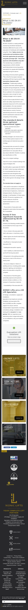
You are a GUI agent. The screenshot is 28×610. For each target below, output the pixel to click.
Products (19, 372)
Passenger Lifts (7, 572)
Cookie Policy (7, 557)
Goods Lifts (7, 580)
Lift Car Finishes (7, 584)
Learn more (21, 598)
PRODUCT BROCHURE (14, 341)
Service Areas (20, 589)
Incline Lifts (7, 582)
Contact (9, 604)
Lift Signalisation (7, 585)
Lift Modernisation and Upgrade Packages (21, 575)
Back (4, 451)
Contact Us (19, 395)
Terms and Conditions (18, 557)
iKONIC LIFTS (6, 606)
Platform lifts (7, 573)
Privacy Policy (17, 556)
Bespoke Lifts (7, 579)
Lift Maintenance (20, 572)
